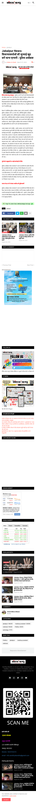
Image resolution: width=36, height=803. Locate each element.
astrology (7, 630)
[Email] (26, 213)
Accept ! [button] (6, 799)
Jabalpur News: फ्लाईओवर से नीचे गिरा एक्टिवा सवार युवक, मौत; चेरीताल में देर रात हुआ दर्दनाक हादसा (24, 588)
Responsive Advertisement (18, 650)
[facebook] (9, 677)
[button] (2, 2)
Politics (19, 627)
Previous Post (7, 265)
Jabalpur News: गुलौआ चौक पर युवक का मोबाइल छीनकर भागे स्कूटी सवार (26, 236)
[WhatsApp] (22, 213)
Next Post (30, 265)
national (7, 627)
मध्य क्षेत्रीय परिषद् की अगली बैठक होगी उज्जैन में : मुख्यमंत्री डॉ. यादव (18, 422)
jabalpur (9, 47)
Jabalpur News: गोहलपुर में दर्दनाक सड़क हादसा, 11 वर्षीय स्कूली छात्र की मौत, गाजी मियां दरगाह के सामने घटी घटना (23, 579)
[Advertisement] (18, 26)
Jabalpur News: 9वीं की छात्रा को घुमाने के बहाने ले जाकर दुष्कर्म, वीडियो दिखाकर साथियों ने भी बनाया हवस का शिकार (23, 766)
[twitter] (18, 677)
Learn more (12, 795)
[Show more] (30, 213)
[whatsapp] (14, 677)
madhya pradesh (22, 623)
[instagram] (22, 677)
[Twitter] (17, 213)
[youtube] (26, 677)
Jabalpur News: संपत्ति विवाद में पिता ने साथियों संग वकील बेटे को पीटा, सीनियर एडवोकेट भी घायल (24, 598)
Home (3, 47)
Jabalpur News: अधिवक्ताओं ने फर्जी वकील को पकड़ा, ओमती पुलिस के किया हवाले (8, 237)
